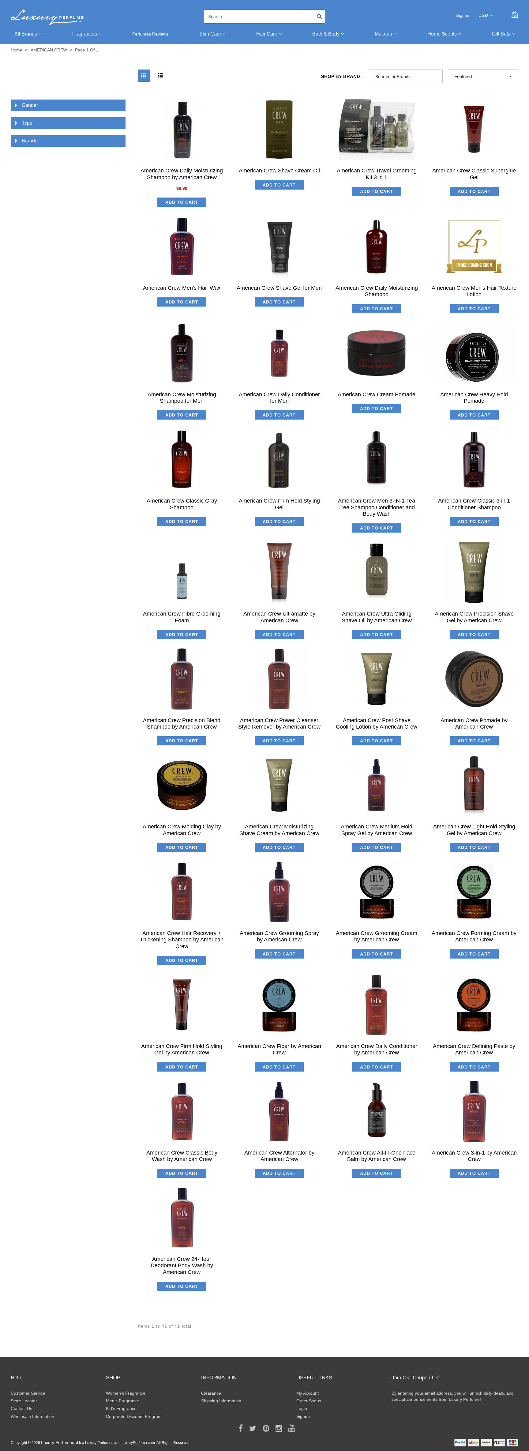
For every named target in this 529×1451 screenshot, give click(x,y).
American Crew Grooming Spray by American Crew (279, 936)
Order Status (308, 1400)
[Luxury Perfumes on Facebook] (238, 1429)
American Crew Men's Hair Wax (181, 288)
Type (27, 123)
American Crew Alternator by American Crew (279, 1156)
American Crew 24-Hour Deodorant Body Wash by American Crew (182, 1265)
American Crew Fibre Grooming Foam (181, 617)
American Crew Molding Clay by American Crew (182, 829)
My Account (307, 1393)
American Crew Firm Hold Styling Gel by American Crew (181, 1049)
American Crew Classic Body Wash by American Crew (181, 1156)
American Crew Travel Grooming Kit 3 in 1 (377, 174)
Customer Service (28, 1393)
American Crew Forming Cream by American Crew (474, 936)
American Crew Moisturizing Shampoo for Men (182, 397)
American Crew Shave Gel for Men (279, 288)
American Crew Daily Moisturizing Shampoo (377, 291)
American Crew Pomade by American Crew (474, 723)
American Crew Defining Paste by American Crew (474, 1049)
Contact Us (21, 1408)
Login (301, 1408)
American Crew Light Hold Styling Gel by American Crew (474, 829)
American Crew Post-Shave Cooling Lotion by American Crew (376, 723)
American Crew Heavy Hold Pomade (474, 397)
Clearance (211, 1393)
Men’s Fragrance (122, 1400)
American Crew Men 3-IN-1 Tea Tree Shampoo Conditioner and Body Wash (376, 507)
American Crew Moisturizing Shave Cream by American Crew (279, 829)
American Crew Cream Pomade (376, 394)
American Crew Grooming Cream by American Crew (376, 936)
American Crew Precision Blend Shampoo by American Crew (181, 723)
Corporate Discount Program (134, 1416)
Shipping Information (221, 1400)
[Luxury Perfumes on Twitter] (251, 1429)
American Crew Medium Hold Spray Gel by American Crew (376, 829)
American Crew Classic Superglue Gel (474, 174)
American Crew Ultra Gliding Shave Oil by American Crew (377, 617)
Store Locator (24, 1400)
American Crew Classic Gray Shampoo (182, 504)
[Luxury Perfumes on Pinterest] (263, 1429)
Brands (29, 140)
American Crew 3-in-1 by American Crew (474, 1156)
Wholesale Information (32, 1416)
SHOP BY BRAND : (342, 76)
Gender (30, 105)
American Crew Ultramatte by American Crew (279, 617)
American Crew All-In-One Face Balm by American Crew (376, 1156)
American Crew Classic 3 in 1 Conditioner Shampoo (474, 504)
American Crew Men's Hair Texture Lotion (474, 291)
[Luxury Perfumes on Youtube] (289, 1429)
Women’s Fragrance (125, 1393)
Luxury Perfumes (57, 1442)
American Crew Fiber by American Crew (279, 1049)
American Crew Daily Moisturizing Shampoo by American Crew (182, 174)
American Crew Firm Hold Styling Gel (279, 504)
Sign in (462, 15)
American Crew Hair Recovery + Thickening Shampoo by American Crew (181, 939)
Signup (303, 1416)
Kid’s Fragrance (121, 1408)
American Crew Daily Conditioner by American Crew (376, 1049)
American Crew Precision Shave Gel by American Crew (474, 617)
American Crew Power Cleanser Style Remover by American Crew (279, 723)
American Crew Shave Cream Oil (279, 171)
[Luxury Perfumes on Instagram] (276, 1429)
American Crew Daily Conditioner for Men (279, 397)
